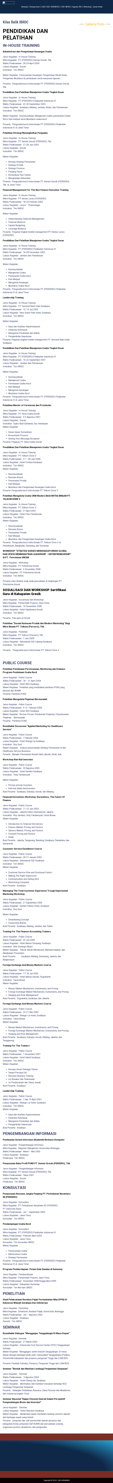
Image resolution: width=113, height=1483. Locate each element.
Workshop (87, 7)
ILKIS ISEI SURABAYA (50, 7)
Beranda (24, 7)
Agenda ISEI (77, 7)
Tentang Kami (34, 7)
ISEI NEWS (66, 7)
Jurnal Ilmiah (97, 7)
